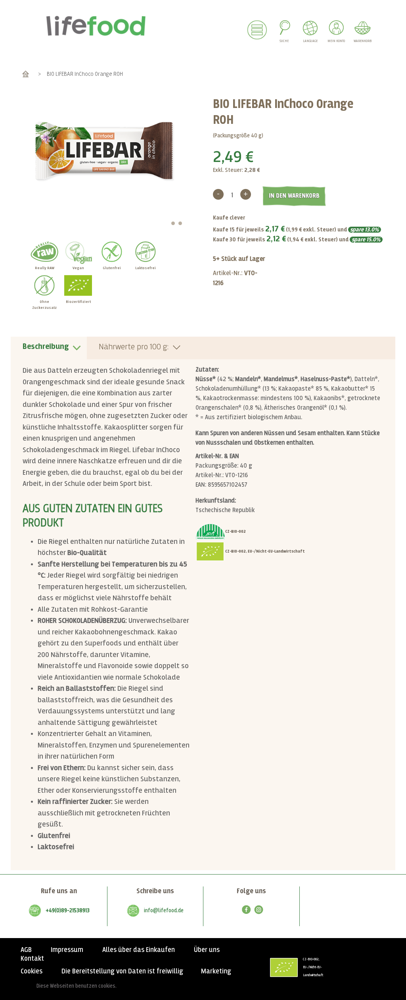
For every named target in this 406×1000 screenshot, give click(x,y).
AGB (26, 950)
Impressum (67, 950)
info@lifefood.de (164, 910)
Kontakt (32, 958)
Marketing (216, 971)
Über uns (207, 950)
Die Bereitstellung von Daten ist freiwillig (122, 971)
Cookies (31, 971)
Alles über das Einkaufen (138, 950)
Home (26, 74)
